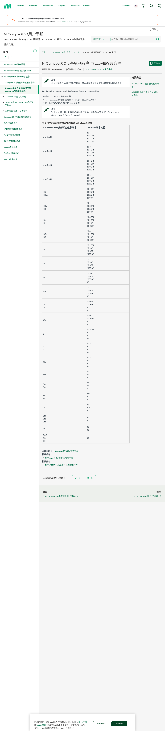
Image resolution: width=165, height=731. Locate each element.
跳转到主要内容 (8, 23)
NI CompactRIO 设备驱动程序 (65, 450)
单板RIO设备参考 (11, 153)
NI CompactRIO (94, 69)
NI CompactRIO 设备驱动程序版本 (60, 457)
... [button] (75, 52)
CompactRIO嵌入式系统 (15, 96)
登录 (154, 29)
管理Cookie (101, 723)
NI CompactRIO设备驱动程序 (17, 76)
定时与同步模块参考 (13, 129)
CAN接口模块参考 (12, 135)
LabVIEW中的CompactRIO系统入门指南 (19, 104)
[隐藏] (35, 51)
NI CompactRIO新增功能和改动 (17, 70)
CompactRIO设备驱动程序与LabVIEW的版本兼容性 (18, 89)
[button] (103, 39)
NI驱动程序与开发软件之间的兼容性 (61, 464)
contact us (66, 21)
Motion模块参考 (11, 147)
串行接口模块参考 (12, 141)
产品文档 (45, 52)
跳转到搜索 (24, 23)
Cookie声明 (41, 725)
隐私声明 (83, 722)
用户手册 (108, 69)
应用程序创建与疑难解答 (16, 110)
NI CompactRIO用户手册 (14, 64)
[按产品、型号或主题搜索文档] (157, 39)
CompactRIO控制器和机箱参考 (17, 116)
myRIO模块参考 (11, 159)
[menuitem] (21, 6)
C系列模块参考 (11, 122)
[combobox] (122, 39)
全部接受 (119, 723)
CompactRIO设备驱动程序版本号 (20, 82)
